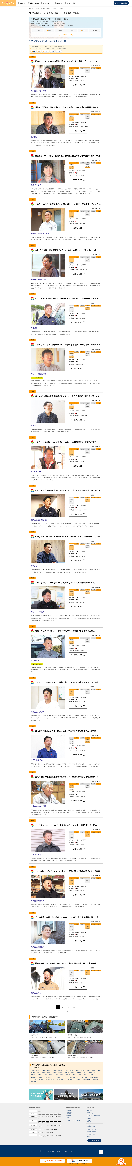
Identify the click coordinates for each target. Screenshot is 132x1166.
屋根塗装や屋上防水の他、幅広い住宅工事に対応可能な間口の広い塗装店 (65, 731)
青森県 (39, 1114)
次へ (69, 1007)
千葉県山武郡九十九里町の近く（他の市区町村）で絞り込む (47, 41)
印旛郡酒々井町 (42, 1077)
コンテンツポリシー (91, 1134)
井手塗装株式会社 (37, 760)
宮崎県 (59, 1135)
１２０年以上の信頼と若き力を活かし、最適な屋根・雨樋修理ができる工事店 (67, 871)
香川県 (43, 1132)
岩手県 (43, 1114)
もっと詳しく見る (76, 85)
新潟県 (39, 1121)
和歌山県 (40, 1126)
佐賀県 (43, 1135)
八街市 (45, 1074)
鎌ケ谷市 (79, 1072)
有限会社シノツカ (38, 712)
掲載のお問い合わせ (91, 1126)
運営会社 (89, 1136)
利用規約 (77, 1163)
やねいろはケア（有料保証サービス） (95, 1115)
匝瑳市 (74, 1074)
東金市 (94, 1070)
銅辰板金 (34, 137)
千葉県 (54, 8)
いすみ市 (91, 1074)
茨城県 (39, 1116)
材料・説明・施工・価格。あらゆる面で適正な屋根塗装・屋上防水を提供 (65, 963)
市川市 (60, 30)
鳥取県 (39, 1129)
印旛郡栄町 (51, 1077)
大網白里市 (33, 1077)
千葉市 (38, 30)
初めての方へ (23, 3)
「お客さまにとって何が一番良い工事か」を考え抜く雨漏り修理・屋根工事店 (67, 345)
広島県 (51, 1129)
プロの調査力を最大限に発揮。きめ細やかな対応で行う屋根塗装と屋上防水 (66, 917)
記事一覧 (89, 1121)
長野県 (59, 1121)
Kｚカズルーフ (36, 471)
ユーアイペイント (38, 855)
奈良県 (59, 1125)
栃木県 (43, 1116)
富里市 (62, 1074)
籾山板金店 (35, 660)
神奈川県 (40, 1118)
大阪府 (51, 1125)
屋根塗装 (69, 1113)
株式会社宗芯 (36, 993)
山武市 (85, 1074)
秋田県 (51, 1114)
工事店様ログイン (95, 1140)
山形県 (55, 1114)
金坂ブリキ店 (36, 185)
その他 (59, 51)
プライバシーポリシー (91, 1133)
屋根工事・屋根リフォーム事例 (73, 1120)
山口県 (55, 1129)
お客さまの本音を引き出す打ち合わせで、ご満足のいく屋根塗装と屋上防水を (67, 490)
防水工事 (69, 1117)
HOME (31, 8)
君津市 (85, 1072)
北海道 (39, 1111)
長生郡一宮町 (34, 1079)
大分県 (55, 1135)
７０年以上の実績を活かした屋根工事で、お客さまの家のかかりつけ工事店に (67, 682)
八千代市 (60, 1072)
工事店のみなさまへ (91, 1125)
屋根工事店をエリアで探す (54, 1160)
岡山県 (47, 1129)
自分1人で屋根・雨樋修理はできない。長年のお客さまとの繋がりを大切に (66, 250)
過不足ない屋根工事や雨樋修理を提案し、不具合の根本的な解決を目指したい (67, 396)
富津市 (90, 1072)
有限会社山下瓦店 (37, 612)
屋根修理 (69, 1110)
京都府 (47, 1125)
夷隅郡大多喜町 (87, 1079)
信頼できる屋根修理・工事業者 (42, 8)
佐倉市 (88, 1070)
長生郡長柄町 (68, 1079)
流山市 (54, 1072)
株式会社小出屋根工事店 (40, 233)
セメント (46, 51)
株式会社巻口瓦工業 (38, 806)
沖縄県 (44, 1136)
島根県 (43, 1129)
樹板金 (33, 425)
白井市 (56, 1074)
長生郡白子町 (60, 1079)
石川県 (47, 1121)
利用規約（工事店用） (91, 1131)
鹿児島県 (40, 1136)
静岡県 (43, 1122)
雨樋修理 (69, 1115)
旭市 (99, 1070)
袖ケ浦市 (39, 1074)
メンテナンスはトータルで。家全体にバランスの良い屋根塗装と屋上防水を (67, 825)
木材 (53, 51)
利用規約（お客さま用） (92, 1129)
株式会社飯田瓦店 (37, 901)
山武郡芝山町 (85, 1077)
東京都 (59, 1116)
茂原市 (77, 1070)
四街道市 (33, 1074)
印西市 (51, 1074)
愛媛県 (47, 1132)
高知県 (51, 1132)
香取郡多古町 (67, 1077)
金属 (34, 51)
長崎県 (47, 1135)
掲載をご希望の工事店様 (121, 3)
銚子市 (49, 30)
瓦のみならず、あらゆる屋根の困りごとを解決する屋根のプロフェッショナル (68, 61)
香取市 (79, 1074)
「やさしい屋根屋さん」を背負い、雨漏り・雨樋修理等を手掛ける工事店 (65, 442)
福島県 (59, 1114)
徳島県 (39, 1132)
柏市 (38, 1072)
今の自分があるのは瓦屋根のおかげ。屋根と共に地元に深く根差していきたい (68, 204)
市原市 (49, 1072)
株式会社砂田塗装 (37, 947)
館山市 (83, 30)
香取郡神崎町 (59, 1077)
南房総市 (68, 1074)
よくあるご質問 (71, 3)
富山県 (43, 1121)
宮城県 (47, 1114)
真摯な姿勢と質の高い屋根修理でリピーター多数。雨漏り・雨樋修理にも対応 (67, 537)
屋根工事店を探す (34, 3)
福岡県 (39, 1135)
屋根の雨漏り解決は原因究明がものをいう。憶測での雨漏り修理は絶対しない (67, 777)
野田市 (72, 1070)
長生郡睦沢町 (42, 1079)
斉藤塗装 (34, 328)
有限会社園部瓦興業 (38, 374)
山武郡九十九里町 (63, 8)
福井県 (51, 1121)
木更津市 (95, 30)
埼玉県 (51, 1116)
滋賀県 (43, 1125)
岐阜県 (39, 1122)
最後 (74, 1007)
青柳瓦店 (34, 566)
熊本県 (51, 1135)
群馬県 (47, 1116)
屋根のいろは (60, 3)
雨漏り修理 (69, 1112)
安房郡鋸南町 (34, 1081)
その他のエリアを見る (67, 34)
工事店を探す (89, 1112)
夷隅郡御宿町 (96, 1079)
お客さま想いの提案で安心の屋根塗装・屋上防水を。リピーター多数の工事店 (67, 299)
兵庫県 (55, 1125)
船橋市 (72, 30)
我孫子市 (67, 1072)
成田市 (83, 1070)
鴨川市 (73, 1072)
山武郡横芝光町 (94, 1077)
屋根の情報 (89, 1118)
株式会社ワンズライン (39, 520)
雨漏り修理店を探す (48, 3)
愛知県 (47, 1122)
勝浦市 (43, 1072)
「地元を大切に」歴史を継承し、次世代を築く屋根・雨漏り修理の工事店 (65, 583)
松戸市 (66, 1070)
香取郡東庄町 (76, 1077)
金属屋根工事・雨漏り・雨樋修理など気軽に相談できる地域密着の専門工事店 (67, 156)
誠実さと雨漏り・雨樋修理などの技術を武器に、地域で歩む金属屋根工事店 (66, 107)
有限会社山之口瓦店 (38, 91)
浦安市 (96, 1072)
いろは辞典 (89, 1120)
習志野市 (33, 1072)
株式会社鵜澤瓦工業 (38, 280)
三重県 (39, 1125)
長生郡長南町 (77, 1079)
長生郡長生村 (51, 1079)
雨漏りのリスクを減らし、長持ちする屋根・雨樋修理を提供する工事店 (65, 631)
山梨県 (55, 1121)
